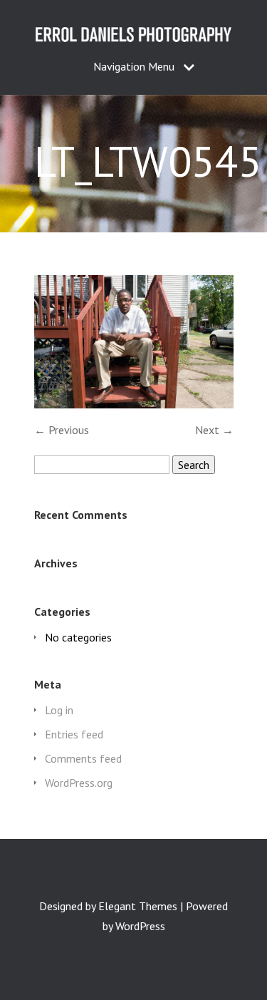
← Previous (61, 430)
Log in (59, 710)
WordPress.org (78, 782)
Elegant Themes (137, 906)
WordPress (140, 926)
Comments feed (83, 758)
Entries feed (74, 734)
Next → (214, 430)
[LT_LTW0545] (134, 404)
